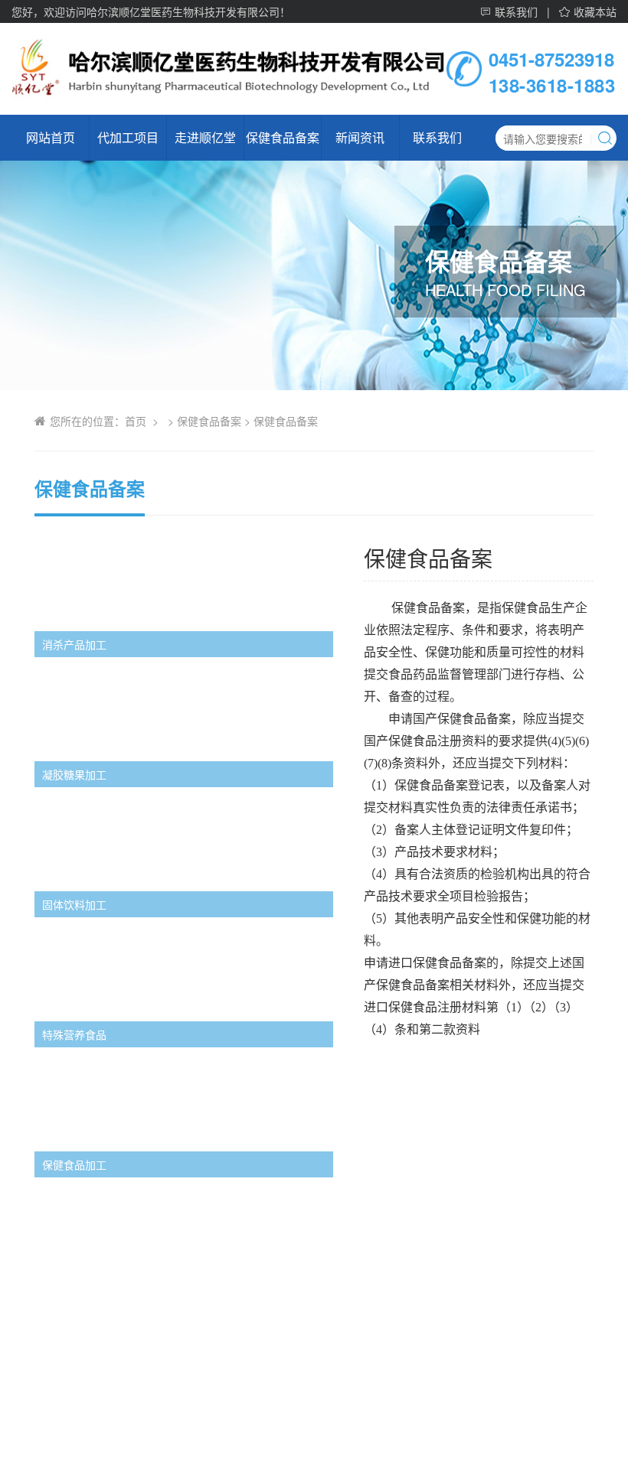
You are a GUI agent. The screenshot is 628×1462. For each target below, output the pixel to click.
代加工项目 (128, 137)
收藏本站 (595, 12)
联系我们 (516, 12)
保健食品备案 (282, 137)
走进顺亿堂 (205, 137)
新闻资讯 (359, 137)
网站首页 (50, 137)
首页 (135, 420)
